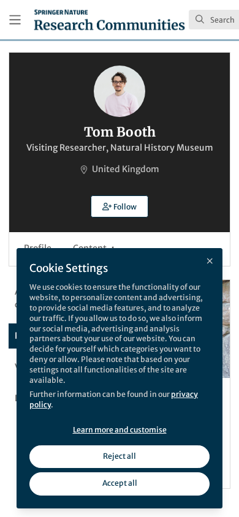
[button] (119, 206)
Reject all (119, 456)
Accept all (119, 483)
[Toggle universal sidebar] (15, 20)
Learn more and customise (120, 429)
